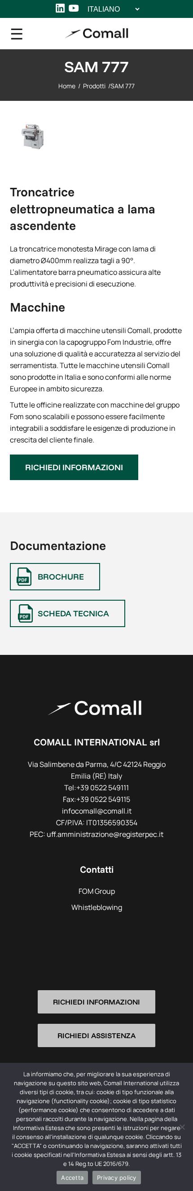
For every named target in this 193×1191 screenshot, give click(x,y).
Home (66, 86)
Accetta (72, 1177)
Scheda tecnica (73, 613)
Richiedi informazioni (74, 467)
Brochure (61, 577)
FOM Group (97, 891)
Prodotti (94, 86)
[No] (181, 1126)
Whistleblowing (96, 907)
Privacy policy (116, 1177)
